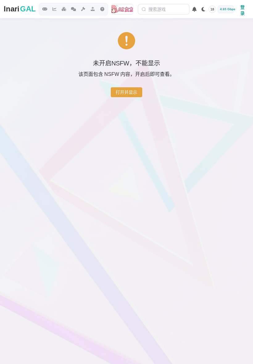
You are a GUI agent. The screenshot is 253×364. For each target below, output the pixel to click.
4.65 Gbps (227, 9)
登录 (242, 10)
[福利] (122, 9)
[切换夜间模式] (203, 9)
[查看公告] (194, 9)
